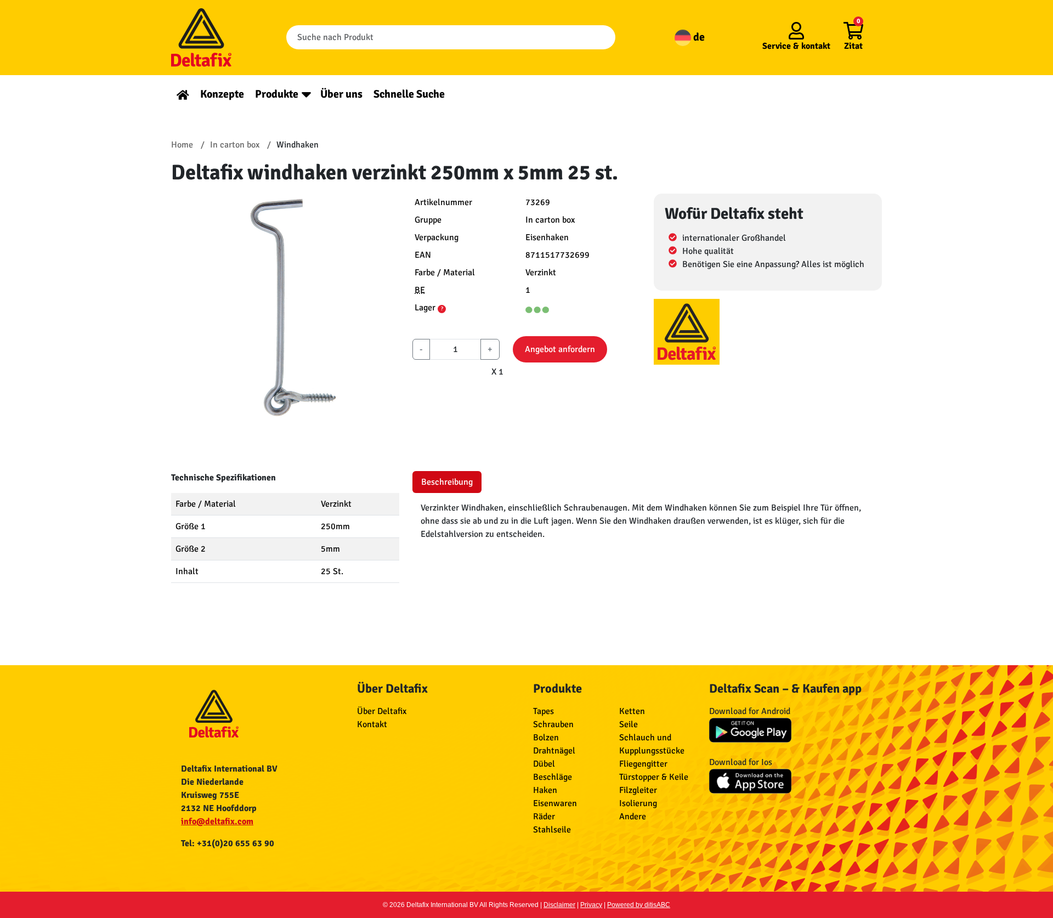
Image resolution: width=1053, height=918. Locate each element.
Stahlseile (552, 829)
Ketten (632, 711)
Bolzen (546, 737)
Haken (545, 790)
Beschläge (552, 777)
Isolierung (638, 803)
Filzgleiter (638, 790)
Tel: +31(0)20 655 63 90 (227, 843)
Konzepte (222, 94)
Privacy (591, 905)
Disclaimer (559, 905)
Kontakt (372, 724)
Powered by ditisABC (638, 905)
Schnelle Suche (409, 94)
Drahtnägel (554, 750)
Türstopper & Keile (653, 777)
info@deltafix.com (217, 821)
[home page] (183, 94)
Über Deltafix (381, 711)
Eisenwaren (555, 803)
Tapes (543, 711)
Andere (632, 816)
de (698, 37)
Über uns (341, 94)
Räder (544, 816)
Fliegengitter (643, 763)
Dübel (544, 763)
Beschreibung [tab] (447, 482)
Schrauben (553, 724)
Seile (628, 724)
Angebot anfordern (560, 349)
